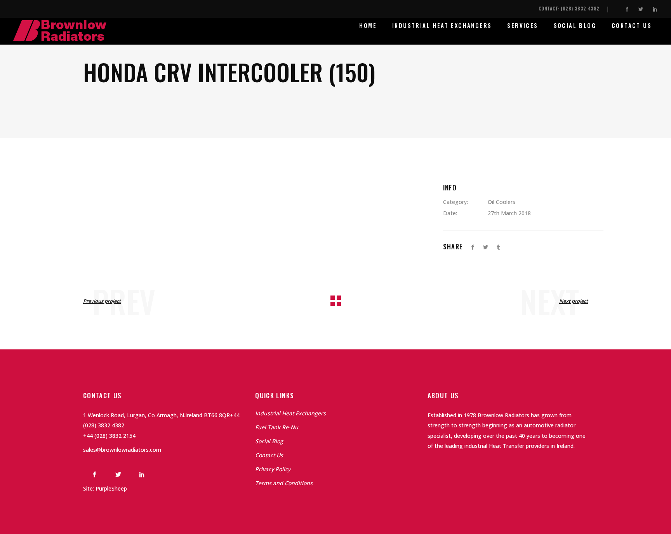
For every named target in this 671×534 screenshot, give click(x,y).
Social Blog (269, 441)
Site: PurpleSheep (105, 488)
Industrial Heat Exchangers (290, 413)
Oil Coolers (501, 202)
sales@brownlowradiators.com (122, 449)
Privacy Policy (272, 469)
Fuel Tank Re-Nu (276, 427)
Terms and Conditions (284, 483)
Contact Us (269, 455)
